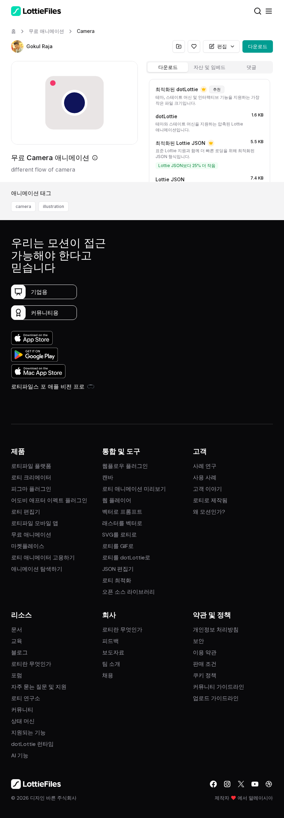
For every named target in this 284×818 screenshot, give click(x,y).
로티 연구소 (25, 698)
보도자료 (113, 652)
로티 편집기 (25, 511)
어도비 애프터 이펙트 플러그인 (49, 500)
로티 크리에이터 (31, 477)
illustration (53, 206)
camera (23, 206)
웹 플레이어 (116, 500)
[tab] (168, 67)
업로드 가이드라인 (216, 698)
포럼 (16, 675)
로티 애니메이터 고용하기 (43, 557)
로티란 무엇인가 (31, 664)
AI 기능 (19, 755)
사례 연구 (204, 466)
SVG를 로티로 (119, 534)
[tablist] (209, 67)
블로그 (19, 652)
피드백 (110, 641)
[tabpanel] (209, 129)
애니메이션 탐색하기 (36, 569)
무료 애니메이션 (31, 534)
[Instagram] (227, 784)
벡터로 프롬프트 (122, 511)
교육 (16, 641)
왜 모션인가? (209, 511)
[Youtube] (255, 784)
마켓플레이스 (27, 546)
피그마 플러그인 (31, 489)
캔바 (107, 477)
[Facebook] (213, 784)
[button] (17, 46)
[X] (241, 784)
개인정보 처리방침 (216, 629)
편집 (222, 46)
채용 (107, 675)
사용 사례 (204, 477)
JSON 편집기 (118, 569)
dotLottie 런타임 (32, 744)
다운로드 (257, 46)
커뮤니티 (22, 709)
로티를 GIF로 (118, 546)
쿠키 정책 (204, 675)
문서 (16, 629)
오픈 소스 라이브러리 (128, 591)
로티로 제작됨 (210, 500)
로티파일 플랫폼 (31, 466)
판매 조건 (204, 664)
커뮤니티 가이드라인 (218, 686)
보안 (198, 641)
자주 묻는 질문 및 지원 (38, 686)
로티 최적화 (116, 580)
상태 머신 (23, 721)
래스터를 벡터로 (122, 523)
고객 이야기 (207, 489)
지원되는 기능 (28, 732)
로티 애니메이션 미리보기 (134, 489)
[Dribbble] (269, 784)
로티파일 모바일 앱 (34, 523)
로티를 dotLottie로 (126, 557)
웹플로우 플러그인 (125, 466)
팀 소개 (111, 664)
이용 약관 (204, 652)
